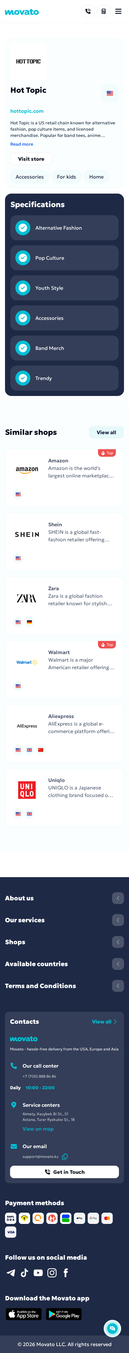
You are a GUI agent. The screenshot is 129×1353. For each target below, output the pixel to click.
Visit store (31, 159)
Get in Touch (69, 1172)
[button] (64, 478)
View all (106, 432)
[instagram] (52, 1272)
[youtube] (38, 1272)
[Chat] (112, 1328)
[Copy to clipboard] (65, 1157)
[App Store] (24, 1314)
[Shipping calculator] (103, 11)
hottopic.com (27, 111)
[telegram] (10, 1272)
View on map (38, 1129)
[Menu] (118, 11)
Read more (21, 144)
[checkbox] (109, 93)
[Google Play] (64, 1314)
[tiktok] (24, 1272)
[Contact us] (88, 11)
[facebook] (65, 1272)
